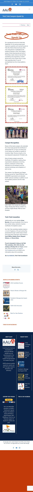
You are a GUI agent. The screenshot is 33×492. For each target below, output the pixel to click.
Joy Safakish (20, 248)
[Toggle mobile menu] (29, 9)
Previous (23, 25)
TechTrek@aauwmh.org (11, 250)
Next (28, 25)
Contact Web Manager (24, 443)
